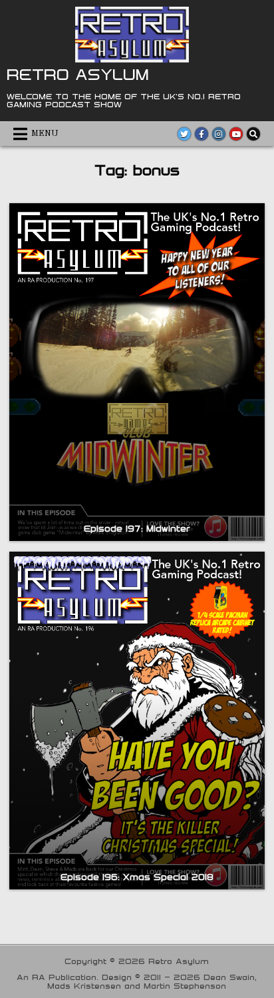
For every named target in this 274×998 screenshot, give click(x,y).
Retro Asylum (78, 74)
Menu (45, 133)
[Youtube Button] (236, 134)
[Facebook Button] (201, 134)
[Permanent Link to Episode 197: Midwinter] (136, 372)
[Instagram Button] (218, 134)
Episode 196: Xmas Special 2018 (137, 876)
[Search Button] (253, 134)
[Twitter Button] (184, 134)
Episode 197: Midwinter (137, 528)
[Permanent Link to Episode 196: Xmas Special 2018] (136, 720)
